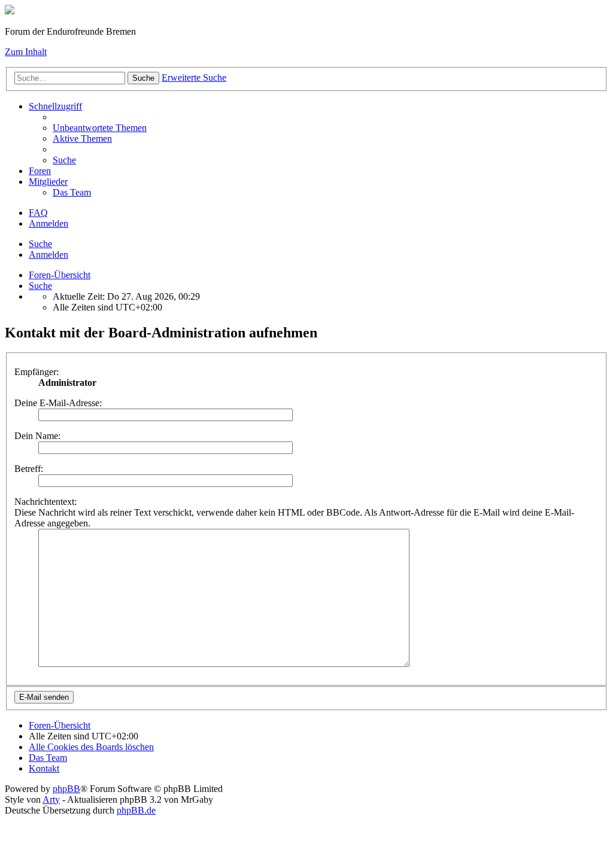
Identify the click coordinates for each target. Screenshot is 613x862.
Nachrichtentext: (45, 502)
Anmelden (48, 254)
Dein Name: (37, 436)
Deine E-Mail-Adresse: (58, 403)
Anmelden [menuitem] (48, 223)
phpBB (66, 789)
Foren (40, 171)
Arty (51, 799)
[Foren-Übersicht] (9, 11)
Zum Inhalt (26, 52)
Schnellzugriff (55, 106)
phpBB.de (136, 810)
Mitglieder (48, 181)
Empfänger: (36, 372)
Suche (40, 244)
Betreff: (28, 469)
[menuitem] (100, 128)
